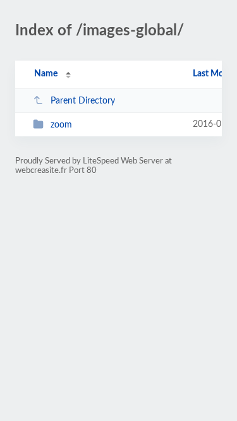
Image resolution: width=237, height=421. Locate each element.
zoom (61, 125)
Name (46, 73)
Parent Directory (83, 101)
